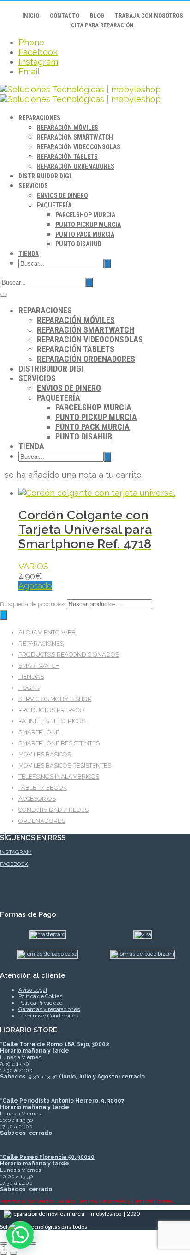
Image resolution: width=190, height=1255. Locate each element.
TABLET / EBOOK (42, 787)
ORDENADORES (41, 820)
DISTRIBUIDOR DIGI (44, 176)
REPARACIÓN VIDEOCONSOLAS (78, 147)
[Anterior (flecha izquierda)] (3, 1253)
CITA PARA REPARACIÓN (102, 25)
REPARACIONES (41, 643)
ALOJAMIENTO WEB (47, 632)
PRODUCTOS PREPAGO (51, 710)
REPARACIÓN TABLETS (67, 156)
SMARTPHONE (38, 732)
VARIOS (33, 566)
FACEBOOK (14, 864)
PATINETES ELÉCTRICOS (51, 721)
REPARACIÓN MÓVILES (67, 127)
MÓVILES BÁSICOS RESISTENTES (64, 765)
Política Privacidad (40, 1002)
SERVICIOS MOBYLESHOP (54, 698)
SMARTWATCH (38, 665)
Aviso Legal (32, 990)
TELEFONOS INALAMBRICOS (58, 776)
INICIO (30, 15)
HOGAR (29, 687)
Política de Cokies (40, 996)
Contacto (64, 15)
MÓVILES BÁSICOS (44, 754)
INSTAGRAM (16, 852)
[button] (20, 1235)
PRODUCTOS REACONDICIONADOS (68, 654)
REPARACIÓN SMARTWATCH (75, 137)
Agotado (35, 586)
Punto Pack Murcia (84, 234)
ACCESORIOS (37, 798)
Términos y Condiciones (48, 1015)
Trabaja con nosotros (149, 15)
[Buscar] (3, 615)
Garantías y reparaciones (49, 1009)
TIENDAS (31, 676)
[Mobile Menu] (3, 295)
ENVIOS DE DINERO (62, 195)
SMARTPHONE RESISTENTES (59, 743)
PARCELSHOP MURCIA (85, 215)
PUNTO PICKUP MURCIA (88, 224)
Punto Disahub (78, 244)
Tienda (28, 253)
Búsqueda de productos (33, 604)
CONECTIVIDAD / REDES (53, 809)
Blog (97, 15)
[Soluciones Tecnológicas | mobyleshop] (80, 94)
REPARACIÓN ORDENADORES (75, 166)
